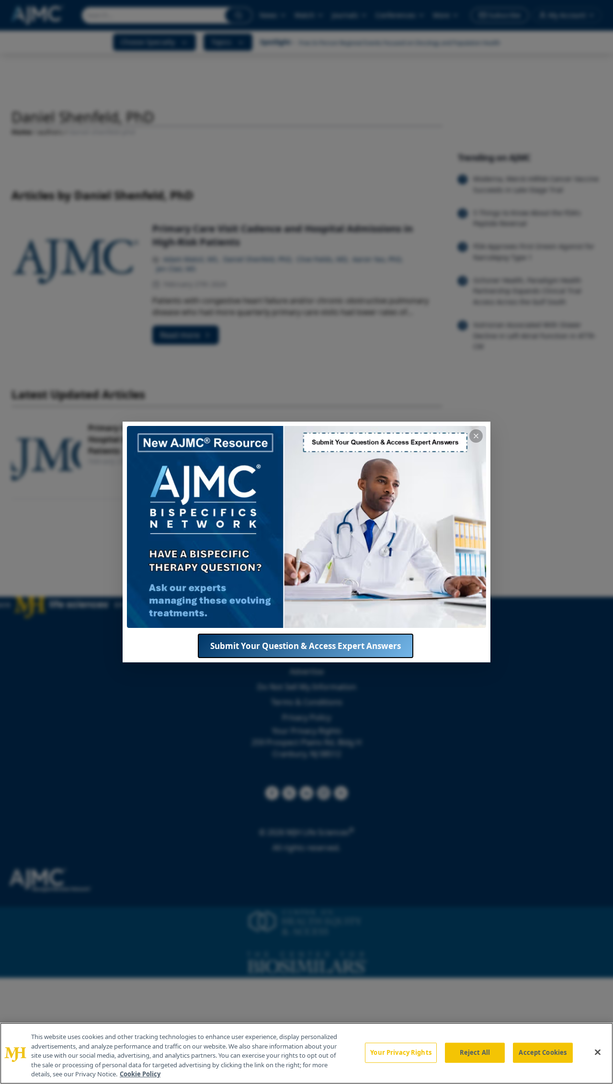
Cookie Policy (140, 1074)
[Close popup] (476, 436)
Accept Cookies (543, 1052)
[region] (306, 1053)
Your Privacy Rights (400, 1052)
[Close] (597, 1052)
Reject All (475, 1052)
